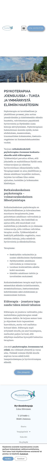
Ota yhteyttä (23, 442)
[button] (24, 28)
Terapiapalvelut (22, 432)
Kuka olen (23, 437)
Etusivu (23, 427)
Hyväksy (8, 459)
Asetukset (24, 454)
